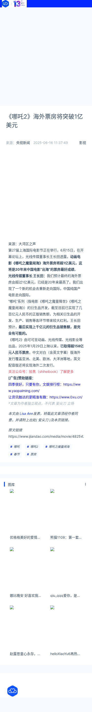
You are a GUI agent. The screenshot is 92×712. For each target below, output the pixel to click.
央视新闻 (23, 142)
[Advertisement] (46, 56)
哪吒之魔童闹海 (59, 446)
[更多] (85, 484)
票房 (33, 454)
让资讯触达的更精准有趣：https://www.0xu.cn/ (45, 397)
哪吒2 (34, 446)
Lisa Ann (26, 413)
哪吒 (17, 446)
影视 (82, 142)
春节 (17, 454)
